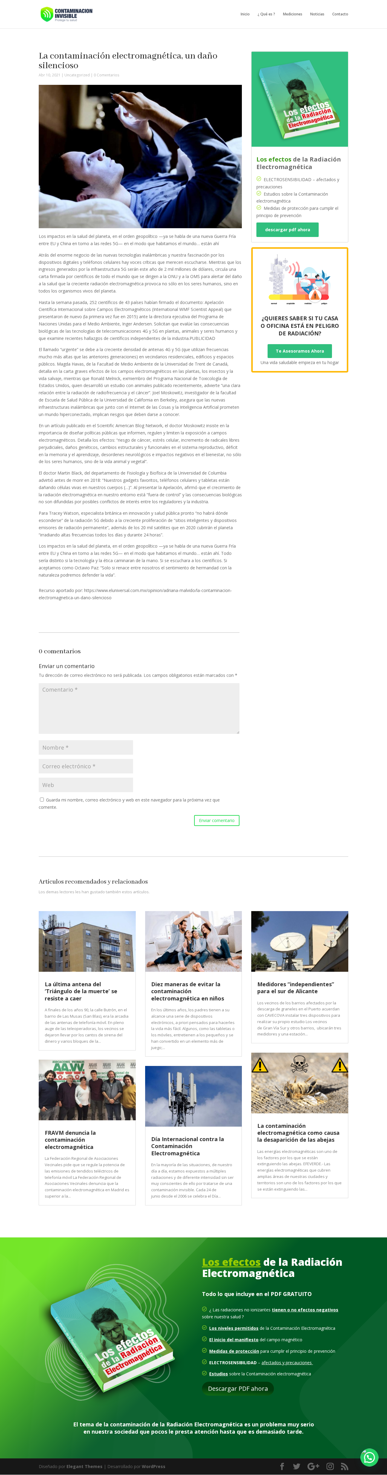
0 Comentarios (106, 75)
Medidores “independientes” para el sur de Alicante (295, 988)
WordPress (153, 1466)
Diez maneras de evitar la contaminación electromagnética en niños (187, 991)
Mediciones (292, 14)
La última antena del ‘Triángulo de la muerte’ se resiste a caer (81, 991)
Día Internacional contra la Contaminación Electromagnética (187, 1146)
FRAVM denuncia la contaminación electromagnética (70, 1139)
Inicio (245, 14)
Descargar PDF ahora (238, 1388)
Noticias (317, 14)
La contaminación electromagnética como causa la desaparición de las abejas (298, 1133)
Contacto (340, 14)
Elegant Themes (84, 1466)
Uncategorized (77, 75)
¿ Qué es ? (266, 14)
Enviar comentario (217, 820)
